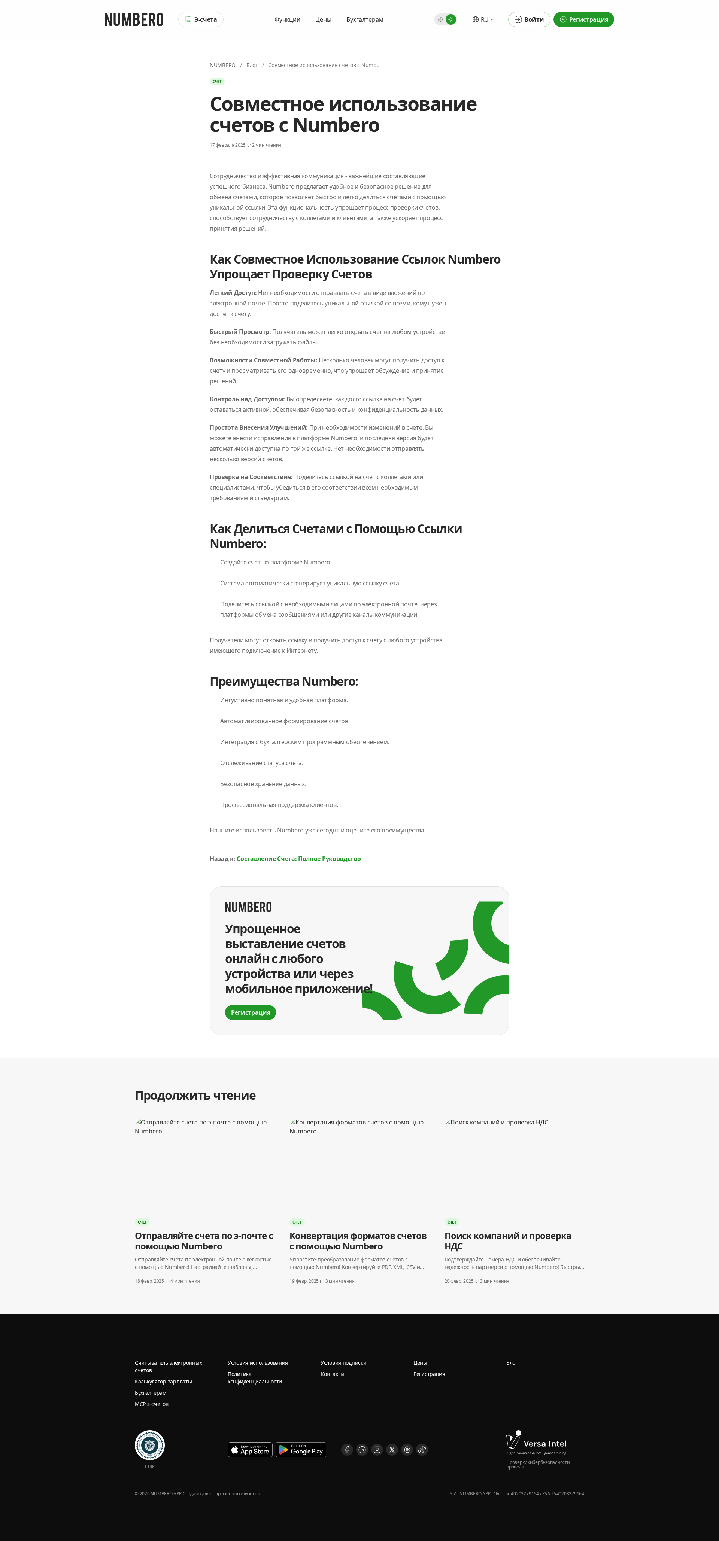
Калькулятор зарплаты (163, 1381)
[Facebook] (347, 1450)
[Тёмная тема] (440, 19)
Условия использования (258, 1362)
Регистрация (429, 1373)
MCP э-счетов (152, 1403)
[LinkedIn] (362, 1450)
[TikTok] (422, 1450)
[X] (392, 1450)
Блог (252, 64)
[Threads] (407, 1450)
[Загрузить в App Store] (250, 1449)
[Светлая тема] (451, 19)
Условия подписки (344, 1362)
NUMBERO (223, 64)
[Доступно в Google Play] (301, 1449)
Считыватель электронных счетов (168, 1366)
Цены (323, 19)
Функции (287, 19)
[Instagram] (377, 1450)
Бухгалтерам (364, 19)
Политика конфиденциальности (255, 1377)
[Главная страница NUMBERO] (134, 19)
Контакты (333, 1373)
